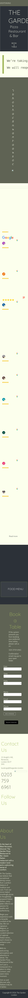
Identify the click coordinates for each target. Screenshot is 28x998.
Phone (6, 707)
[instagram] (9, 3)
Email (6, 699)
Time (6, 674)
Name (6, 692)
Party (6, 681)
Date (5, 667)
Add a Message (9, 714)
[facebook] (6, 3)
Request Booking (11, 723)
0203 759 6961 (6, 781)
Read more (13, 536)
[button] (14, 589)
